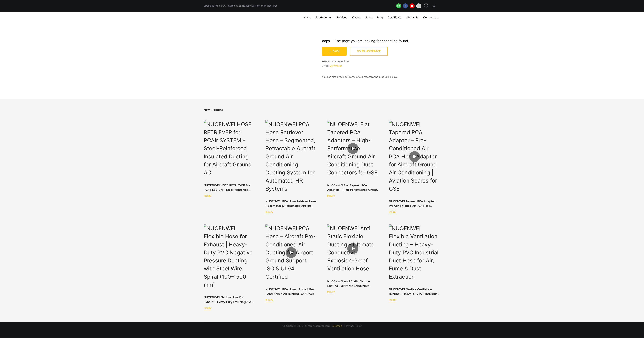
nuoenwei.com (321, 325)
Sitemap (337, 325)
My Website (335, 65)
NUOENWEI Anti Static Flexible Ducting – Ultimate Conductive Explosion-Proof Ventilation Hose (349, 284)
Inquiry (207, 195)
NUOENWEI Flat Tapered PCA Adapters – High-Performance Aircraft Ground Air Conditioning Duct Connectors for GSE (352, 188)
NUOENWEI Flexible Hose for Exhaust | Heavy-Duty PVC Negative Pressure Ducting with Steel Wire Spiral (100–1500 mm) (227, 300)
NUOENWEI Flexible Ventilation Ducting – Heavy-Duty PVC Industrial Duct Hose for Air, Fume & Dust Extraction (413, 292)
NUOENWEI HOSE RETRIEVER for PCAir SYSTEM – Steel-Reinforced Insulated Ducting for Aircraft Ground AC (229, 188)
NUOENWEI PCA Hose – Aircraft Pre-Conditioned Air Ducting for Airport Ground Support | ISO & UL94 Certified (290, 292)
